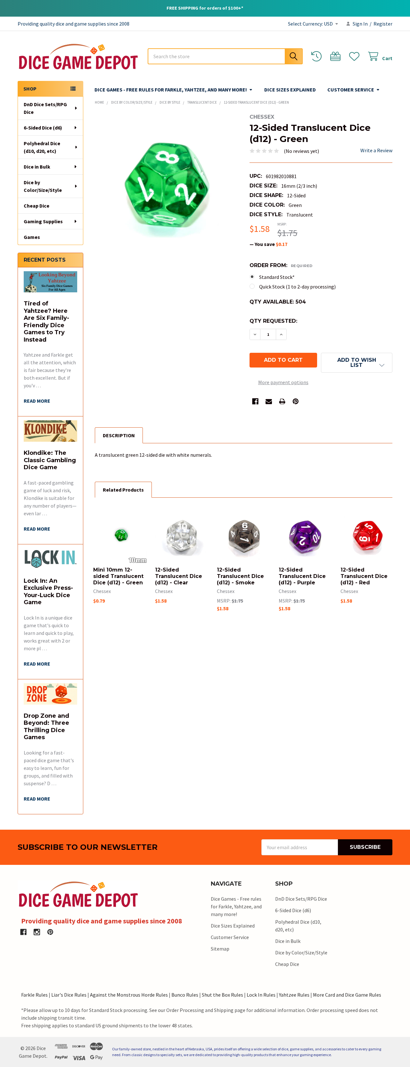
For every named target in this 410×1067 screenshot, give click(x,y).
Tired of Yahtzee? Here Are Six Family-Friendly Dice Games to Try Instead (46, 321)
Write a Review (376, 150)
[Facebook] (255, 401)
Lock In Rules (261, 995)
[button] (356, 363)
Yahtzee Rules (294, 995)
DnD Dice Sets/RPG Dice (45, 108)
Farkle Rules (34, 995)
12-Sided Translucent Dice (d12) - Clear (178, 576)
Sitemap (220, 948)
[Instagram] (37, 932)
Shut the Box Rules (222, 995)
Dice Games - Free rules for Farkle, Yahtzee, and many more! (170, 89)
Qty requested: (273, 321)
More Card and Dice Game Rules (347, 995)
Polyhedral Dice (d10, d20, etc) (42, 147)
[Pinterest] (295, 401)
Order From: (281, 265)
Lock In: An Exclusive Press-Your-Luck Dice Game (48, 591)
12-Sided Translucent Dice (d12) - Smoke (240, 576)
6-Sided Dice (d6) (43, 127)
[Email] (269, 401)
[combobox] (225, 56)
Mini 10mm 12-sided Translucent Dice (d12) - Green (118, 576)
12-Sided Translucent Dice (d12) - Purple (302, 576)
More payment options (283, 382)
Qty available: (278, 302)
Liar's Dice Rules (68, 995)
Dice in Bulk (37, 166)
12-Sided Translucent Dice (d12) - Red (364, 576)
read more (37, 401)
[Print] (282, 401)
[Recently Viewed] (317, 56)
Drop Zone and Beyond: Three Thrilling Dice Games (46, 726)
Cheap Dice (36, 205)
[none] (166, 185)
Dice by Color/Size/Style (43, 186)
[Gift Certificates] (336, 56)
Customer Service (350, 89)
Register (382, 23)
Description (119, 435)
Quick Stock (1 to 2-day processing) (297, 286)
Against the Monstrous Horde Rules (129, 995)
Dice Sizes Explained (290, 89)
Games (32, 237)
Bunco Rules (184, 995)
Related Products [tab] (123, 489)
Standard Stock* (277, 277)
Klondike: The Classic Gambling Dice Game (50, 460)
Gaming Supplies (43, 221)
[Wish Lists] (355, 56)
